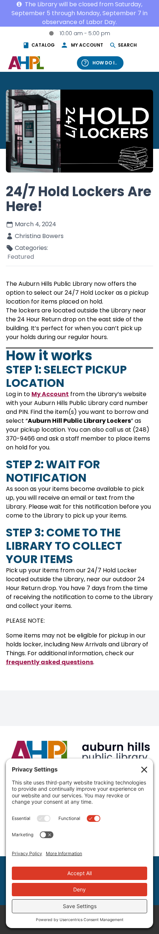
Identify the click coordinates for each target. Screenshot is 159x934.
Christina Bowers (39, 236)
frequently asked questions (49, 662)
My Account (50, 394)
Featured (20, 256)
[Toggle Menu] (143, 62)
